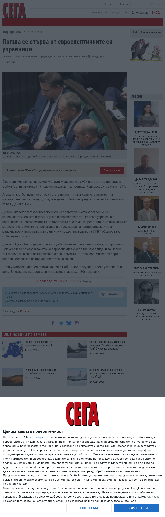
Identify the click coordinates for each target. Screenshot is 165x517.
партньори (36, 437)
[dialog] (82, 457)
